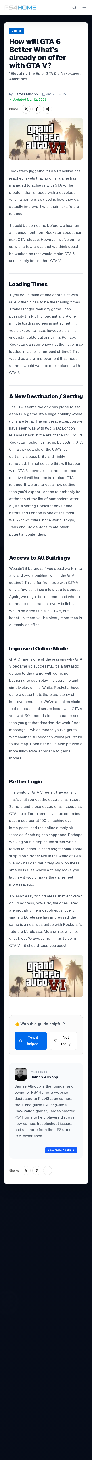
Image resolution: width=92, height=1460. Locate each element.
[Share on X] (26, 109)
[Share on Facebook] (36, 109)
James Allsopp (26, 94)
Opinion (16, 30)
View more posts (59, 1150)
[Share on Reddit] (47, 109)
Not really (66, 1040)
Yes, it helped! (33, 1040)
